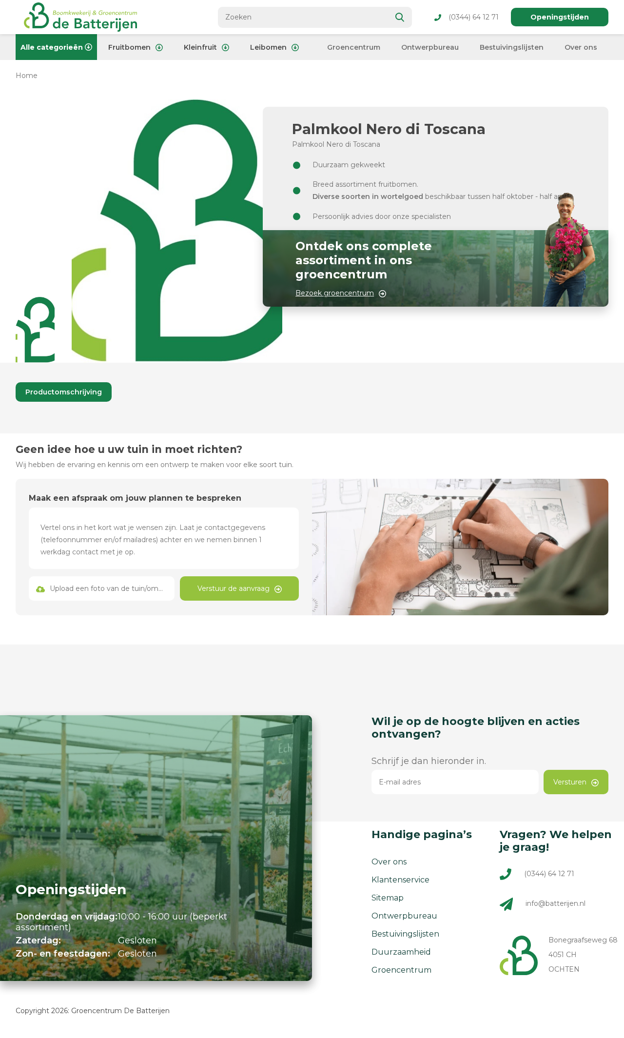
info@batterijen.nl (555, 903)
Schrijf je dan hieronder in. (428, 761)
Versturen (569, 782)
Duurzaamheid (401, 952)
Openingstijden (559, 17)
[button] (35, 330)
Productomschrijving (63, 392)
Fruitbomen (129, 47)
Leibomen (268, 47)
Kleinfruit (200, 47)
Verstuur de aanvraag (233, 588)
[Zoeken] (400, 17)
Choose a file (102, 588)
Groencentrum (353, 47)
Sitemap (387, 897)
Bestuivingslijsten (512, 47)
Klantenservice (400, 879)
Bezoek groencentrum (334, 293)
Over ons (581, 47)
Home (27, 75)
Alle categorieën (51, 47)
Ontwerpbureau (430, 47)
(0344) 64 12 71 (473, 17)
